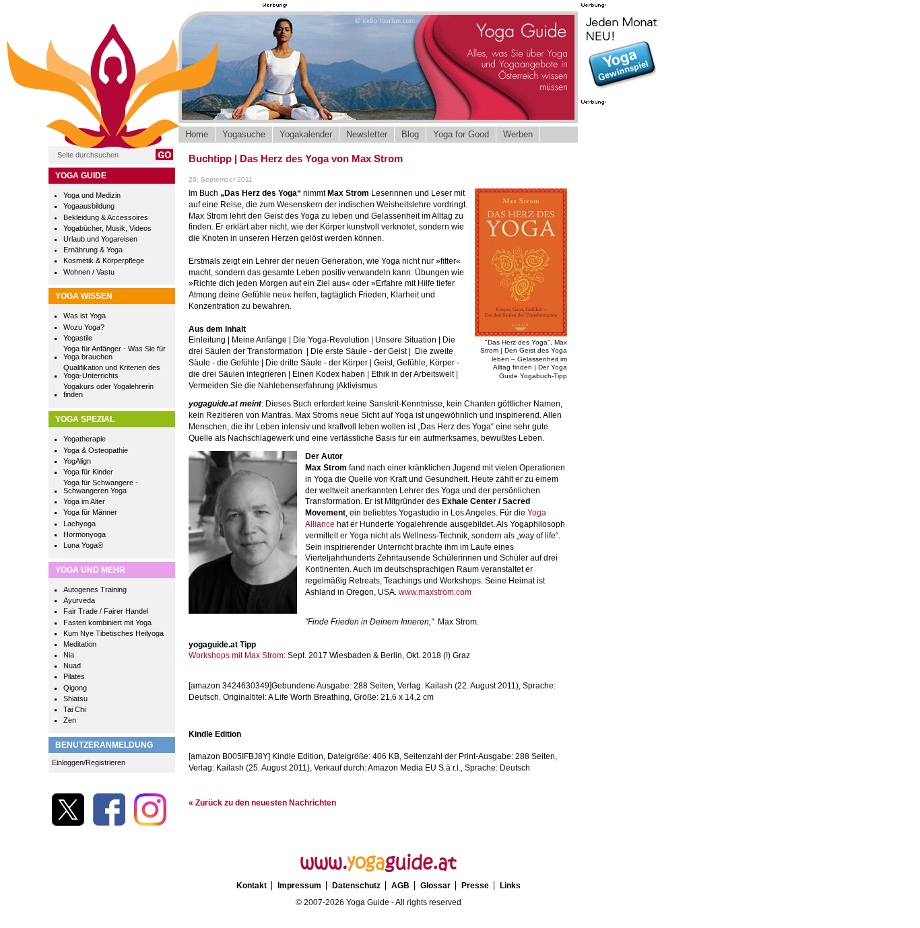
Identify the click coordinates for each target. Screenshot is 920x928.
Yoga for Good (461, 134)
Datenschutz (356, 885)
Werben (518, 134)
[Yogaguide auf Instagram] (150, 823)
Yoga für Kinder (88, 472)
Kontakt (251, 885)
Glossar (435, 885)
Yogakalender (306, 134)
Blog (410, 134)
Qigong (75, 688)
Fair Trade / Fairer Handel (105, 611)
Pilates (74, 676)
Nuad (72, 666)
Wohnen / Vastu (88, 272)
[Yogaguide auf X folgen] (68, 823)
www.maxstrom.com (435, 592)
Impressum (299, 885)
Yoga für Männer (90, 512)
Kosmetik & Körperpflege (103, 260)
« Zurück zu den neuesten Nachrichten (262, 803)
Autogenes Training (95, 589)
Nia (68, 655)
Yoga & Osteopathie (95, 450)
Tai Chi (74, 709)
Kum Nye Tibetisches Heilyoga (113, 633)
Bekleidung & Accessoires (105, 217)
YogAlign (77, 461)
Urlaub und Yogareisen (100, 239)
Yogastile (77, 338)
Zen (69, 720)
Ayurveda (79, 600)
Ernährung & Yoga (93, 250)
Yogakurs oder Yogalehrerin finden (108, 390)
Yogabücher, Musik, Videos (107, 228)
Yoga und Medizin (92, 195)
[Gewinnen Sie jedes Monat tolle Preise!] (621, 90)
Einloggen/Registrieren (88, 762)
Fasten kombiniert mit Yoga (107, 622)
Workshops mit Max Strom (236, 655)
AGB (400, 885)
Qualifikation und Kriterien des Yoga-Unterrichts (111, 371)
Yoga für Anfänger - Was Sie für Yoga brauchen (114, 353)
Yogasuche (243, 134)
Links (510, 885)
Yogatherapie (84, 439)
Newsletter (366, 134)
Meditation (79, 644)
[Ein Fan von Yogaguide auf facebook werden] (109, 823)
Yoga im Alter (84, 501)
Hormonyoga (84, 534)
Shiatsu (75, 698)
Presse (475, 885)
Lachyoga (79, 524)
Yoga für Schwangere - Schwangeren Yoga (100, 486)
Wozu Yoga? (83, 327)
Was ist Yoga (84, 316)
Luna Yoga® (83, 545)
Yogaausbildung (88, 206)
